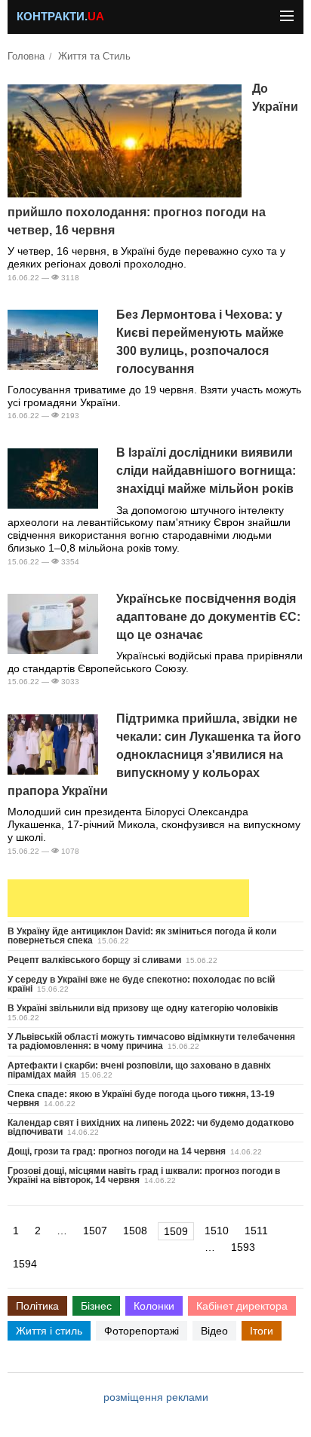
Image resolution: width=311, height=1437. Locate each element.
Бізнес (96, 1306)
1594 (25, 1264)
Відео (214, 1331)
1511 (256, 1231)
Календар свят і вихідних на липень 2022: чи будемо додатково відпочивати (151, 1127)
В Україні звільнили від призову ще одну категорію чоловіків (143, 1008)
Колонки (154, 1306)
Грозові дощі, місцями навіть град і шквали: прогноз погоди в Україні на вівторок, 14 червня (144, 1175)
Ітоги (261, 1331)
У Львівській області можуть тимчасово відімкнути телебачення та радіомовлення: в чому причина (151, 1041)
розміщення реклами (155, 1397)
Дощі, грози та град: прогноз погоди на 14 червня (117, 1151)
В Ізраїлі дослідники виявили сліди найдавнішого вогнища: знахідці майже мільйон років (206, 470)
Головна (26, 56)
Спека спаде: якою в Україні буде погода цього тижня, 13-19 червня (141, 1098)
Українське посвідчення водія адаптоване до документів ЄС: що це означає (208, 616)
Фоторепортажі (141, 1331)
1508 (135, 1231)
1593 (243, 1247)
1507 (95, 1231)
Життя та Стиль (94, 56)
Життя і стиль (49, 1331)
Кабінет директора (242, 1306)
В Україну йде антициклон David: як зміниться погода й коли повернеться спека (142, 936)
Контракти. (60, 17)
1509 (176, 1231)
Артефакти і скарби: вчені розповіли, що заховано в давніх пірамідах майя (139, 1070)
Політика (37, 1306)
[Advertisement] (128, 898)
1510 (217, 1231)
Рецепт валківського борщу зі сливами (94, 960)
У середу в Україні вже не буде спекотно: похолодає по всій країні (141, 984)
